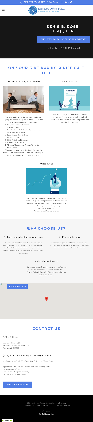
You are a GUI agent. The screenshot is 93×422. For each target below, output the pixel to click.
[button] (8, 10)
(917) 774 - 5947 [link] (70, 48)
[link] (46, 10)
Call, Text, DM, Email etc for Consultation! (63, 39)
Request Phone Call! (17, 385)
